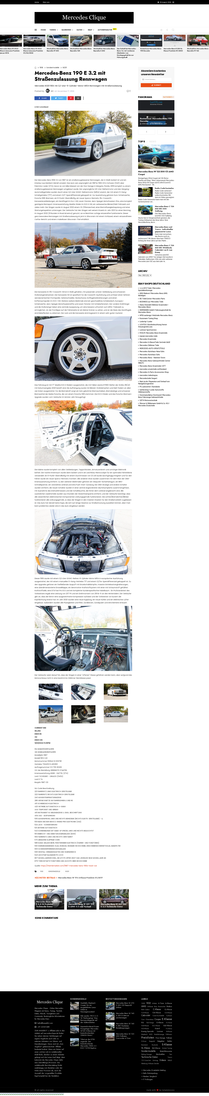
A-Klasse (168, 1003)
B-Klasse (150, 1007)
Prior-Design (160, 1038)
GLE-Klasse (167, 1025)
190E (41, 67)
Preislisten (147, 1037)
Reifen (169, 1041)
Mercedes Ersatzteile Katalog (154, 1070)
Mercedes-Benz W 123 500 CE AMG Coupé (156, 173)
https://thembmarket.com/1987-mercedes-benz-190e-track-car (69, 866)
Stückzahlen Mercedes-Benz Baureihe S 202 (104, 49)
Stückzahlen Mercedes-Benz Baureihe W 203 (57, 49)
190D (143, 1003)
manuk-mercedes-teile (148, 336)
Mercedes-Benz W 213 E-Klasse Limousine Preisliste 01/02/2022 (33, 50)
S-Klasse (167, 1044)
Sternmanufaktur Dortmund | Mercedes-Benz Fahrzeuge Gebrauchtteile (154, 396)
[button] (173, 2)
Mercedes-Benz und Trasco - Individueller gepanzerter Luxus (164, 229)
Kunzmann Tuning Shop (149, 318)
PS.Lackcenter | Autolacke (150, 386)
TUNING (52, 30)
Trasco (170, 1057)
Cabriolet (145, 1015)
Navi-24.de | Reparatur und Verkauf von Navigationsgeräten (154, 382)
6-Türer (161, 1003)
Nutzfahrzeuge (159, 1034)
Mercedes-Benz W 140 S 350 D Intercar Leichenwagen (125, 1015)
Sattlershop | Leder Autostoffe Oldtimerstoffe (151, 391)
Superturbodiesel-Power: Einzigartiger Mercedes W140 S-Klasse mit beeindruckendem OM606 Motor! (89, 1031)
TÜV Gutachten (146, 1060)
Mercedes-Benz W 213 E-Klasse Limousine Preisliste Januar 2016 (9, 50)
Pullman (169, 1038)
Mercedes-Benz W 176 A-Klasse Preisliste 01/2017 (80, 877)
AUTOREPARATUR (105, 30)
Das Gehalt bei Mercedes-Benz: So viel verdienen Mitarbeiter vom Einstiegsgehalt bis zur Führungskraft (126, 52)
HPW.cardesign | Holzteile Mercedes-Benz (156, 315)
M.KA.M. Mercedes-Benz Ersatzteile (153, 333)
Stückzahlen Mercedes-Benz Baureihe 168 (80, 49)
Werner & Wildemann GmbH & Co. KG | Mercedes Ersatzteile (153, 404)
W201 (65, 67)
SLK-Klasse (156, 1048)
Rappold (152, 1041)
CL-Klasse (168, 1009)
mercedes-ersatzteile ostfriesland (153, 369)
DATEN (79, 30)
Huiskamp (169, 1028)
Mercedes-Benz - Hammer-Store (152, 357)
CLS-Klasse (168, 1013)
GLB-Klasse (145, 1026)
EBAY (90, 30)
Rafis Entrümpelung (150, 1073)
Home (37, 2)
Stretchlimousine (166, 1051)
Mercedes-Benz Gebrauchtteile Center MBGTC (154, 362)
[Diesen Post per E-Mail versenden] (78, 98)
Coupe (157, 1019)
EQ (142, 1022)
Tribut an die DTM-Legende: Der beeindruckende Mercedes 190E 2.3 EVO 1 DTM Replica (88, 1043)
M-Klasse (169, 1031)
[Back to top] (203, 1090)
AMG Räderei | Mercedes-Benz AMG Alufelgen (152, 294)
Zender (156, 1064)
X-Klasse (150, 1064)
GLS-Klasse (145, 1029)
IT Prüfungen (148, 1079)
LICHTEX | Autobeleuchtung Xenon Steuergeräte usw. (152, 325)
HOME (43, 30)
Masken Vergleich (150, 1076)
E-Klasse (167, 1019)
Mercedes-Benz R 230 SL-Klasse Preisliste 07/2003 (173, 49)
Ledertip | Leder (146, 321)
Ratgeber (160, 1041)
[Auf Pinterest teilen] (71, 98)
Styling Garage (146, 1054)
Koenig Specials (147, 1031)
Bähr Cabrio (145, 1010)
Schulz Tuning (167, 1048)
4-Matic (154, 1003)
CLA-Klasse (145, 1013)
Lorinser (160, 1031)
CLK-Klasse (156, 1012)
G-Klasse (159, 1022)
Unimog (155, 1060)
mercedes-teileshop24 (148, 375)
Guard (157, 1028)
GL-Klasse (169, 1022)
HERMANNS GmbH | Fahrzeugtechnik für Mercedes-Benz (154, 311)
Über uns (46, 2)
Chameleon (150, 1019)
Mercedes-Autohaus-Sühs (150, 354)
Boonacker (161, 1007)
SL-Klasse (145, 1048)
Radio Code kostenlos (164, 188)
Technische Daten (149, 1057)
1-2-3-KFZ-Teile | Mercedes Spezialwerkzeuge (149, 289)
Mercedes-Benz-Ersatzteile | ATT (153, 366)
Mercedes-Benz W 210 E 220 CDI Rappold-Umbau (125, 1005)
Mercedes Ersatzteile (148, 339)
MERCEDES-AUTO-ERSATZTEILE (152, 348)
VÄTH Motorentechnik (148, 400)
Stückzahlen (160, 1054)
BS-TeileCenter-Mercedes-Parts (152, 298)
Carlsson (169, 1016)
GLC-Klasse (156, 1026)
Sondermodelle (52, 67)
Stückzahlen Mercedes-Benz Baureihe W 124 (197, 49)
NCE (150, 1034)
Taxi (170, 1054)
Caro (143, 1019)
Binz (155, 1007)
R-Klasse (143, 1041)
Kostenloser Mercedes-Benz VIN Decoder (150, 49)
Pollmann (169, 1034)
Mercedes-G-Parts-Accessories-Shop (154, 372)
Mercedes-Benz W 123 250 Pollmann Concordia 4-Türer (125, 1036)
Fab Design (150, 1023)
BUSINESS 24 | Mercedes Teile (151, 301)
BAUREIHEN (66, 30)
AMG (143, 1006)
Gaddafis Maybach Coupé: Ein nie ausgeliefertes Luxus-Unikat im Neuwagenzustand (88, 1007)
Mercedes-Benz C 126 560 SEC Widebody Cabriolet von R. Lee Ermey (164, 249)
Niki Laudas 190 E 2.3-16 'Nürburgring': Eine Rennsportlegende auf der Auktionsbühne (89, 1019)
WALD (170, 1060)
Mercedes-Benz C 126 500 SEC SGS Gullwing (164, 208)
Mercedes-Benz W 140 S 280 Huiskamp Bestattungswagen (125, 1025)
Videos (162, 1060)
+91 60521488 (43, 1027)
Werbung (144, 1064)
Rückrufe (155, 1045)
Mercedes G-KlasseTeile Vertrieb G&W (155, 342)
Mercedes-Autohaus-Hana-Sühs (152, 351)
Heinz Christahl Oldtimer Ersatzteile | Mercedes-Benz (153, 306)
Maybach (144, 1034)
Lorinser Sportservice (148, 329)
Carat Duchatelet (158, 1016)
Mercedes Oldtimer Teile (149, 345)
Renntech (144, 1045)
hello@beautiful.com (45, 1023)
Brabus (169, 1006)
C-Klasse (157, 1009)
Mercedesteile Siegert (148, 378)
